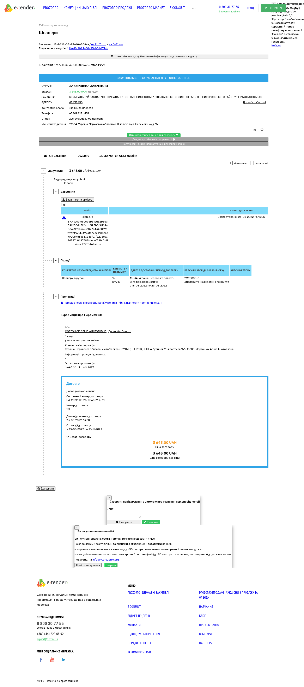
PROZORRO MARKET (151, 8)
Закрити (111, 565)
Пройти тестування (88, 565)
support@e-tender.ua (47, 639)
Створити (152, 522)
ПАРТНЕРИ (206, 643)
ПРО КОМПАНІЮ (209, 625)
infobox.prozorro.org (105, 559)
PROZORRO (51, 8)
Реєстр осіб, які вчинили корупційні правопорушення (154, 144)
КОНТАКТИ (134, 625)
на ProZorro (98, 44)
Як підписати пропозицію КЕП (142, 302)
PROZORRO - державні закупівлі (148, 592)
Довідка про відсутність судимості (153, 139)
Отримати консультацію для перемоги (152, 135)
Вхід (250, 8)
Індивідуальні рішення (144, 634)
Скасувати (125, 522)
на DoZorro (116, 44)
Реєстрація (273, 8)
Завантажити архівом (78, 199)
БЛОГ (202, 615)
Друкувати (47, 488)
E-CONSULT (177, 8)
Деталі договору (80, 436)
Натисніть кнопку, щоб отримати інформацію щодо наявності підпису (156, 56)
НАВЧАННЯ (206, 606)
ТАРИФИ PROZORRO (139, 652)
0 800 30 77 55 (229, 7)
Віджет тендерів (139, 615)
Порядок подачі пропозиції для (90, 302)
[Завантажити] (64, 218)
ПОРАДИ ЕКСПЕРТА (139, 643)
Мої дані (276, 45)
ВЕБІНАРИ (205, 634)
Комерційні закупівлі (80, 8)
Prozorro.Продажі (117, 8)
